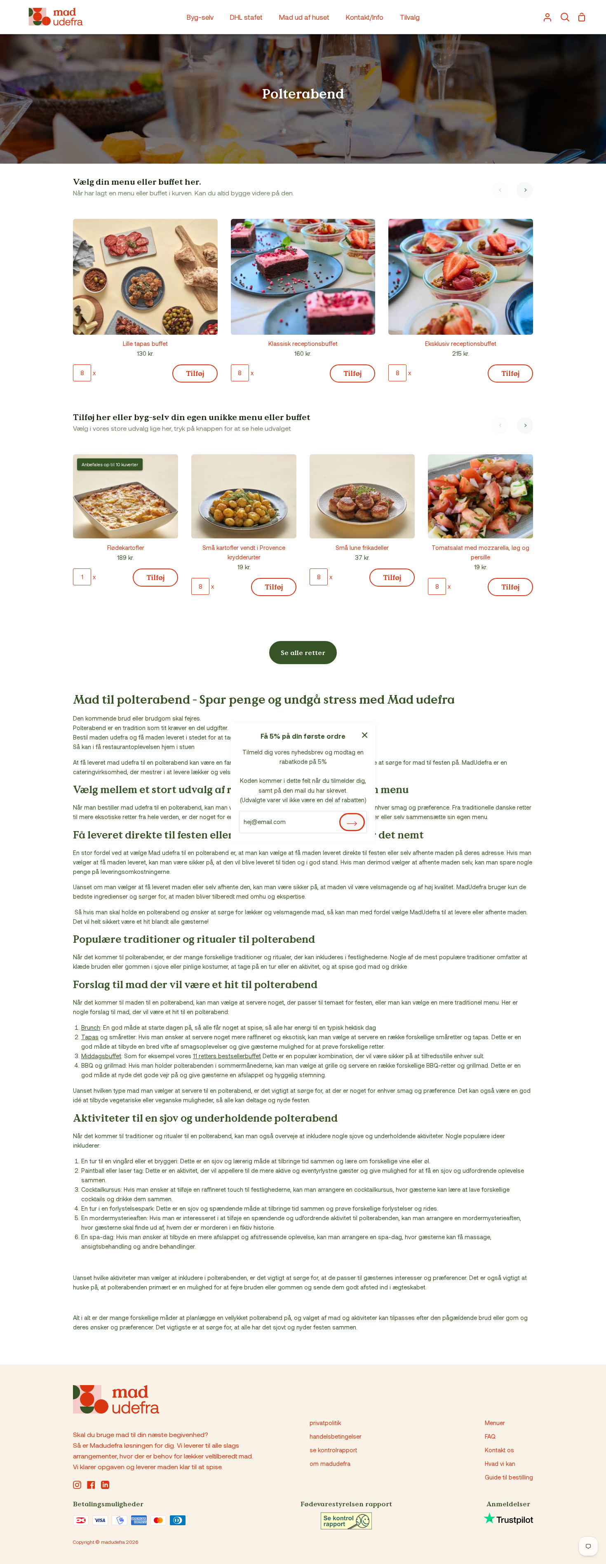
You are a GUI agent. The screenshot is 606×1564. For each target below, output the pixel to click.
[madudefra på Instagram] (77, 1485)
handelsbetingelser (336, 1436)
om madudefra (330, 1463)
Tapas (90, 1036)
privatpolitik (325, 1422)
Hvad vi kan (500, 1463)
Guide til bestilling (509, 1477)
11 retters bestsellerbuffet (227, 1055)
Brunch (90, 1027)
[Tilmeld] (352, 822)
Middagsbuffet (101, 1055)
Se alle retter (303, 652)
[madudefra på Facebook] (91, 1485)
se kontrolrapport (333, 1450)
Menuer (495, 1422)
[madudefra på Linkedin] (105, 1485)
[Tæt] (365, 734)
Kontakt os (499, 1450)
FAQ (490, 1436)
